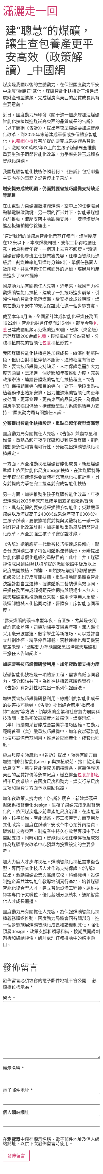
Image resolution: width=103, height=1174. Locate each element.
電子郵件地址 (18, 1090)
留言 (9, 998)
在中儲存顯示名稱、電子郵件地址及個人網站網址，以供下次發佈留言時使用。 (51, 1141)
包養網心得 (23, 141)
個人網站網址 (16, 1112)
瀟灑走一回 (30, 11)
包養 (41, 336)
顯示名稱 (13, 1068)
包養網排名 (88, 774)
